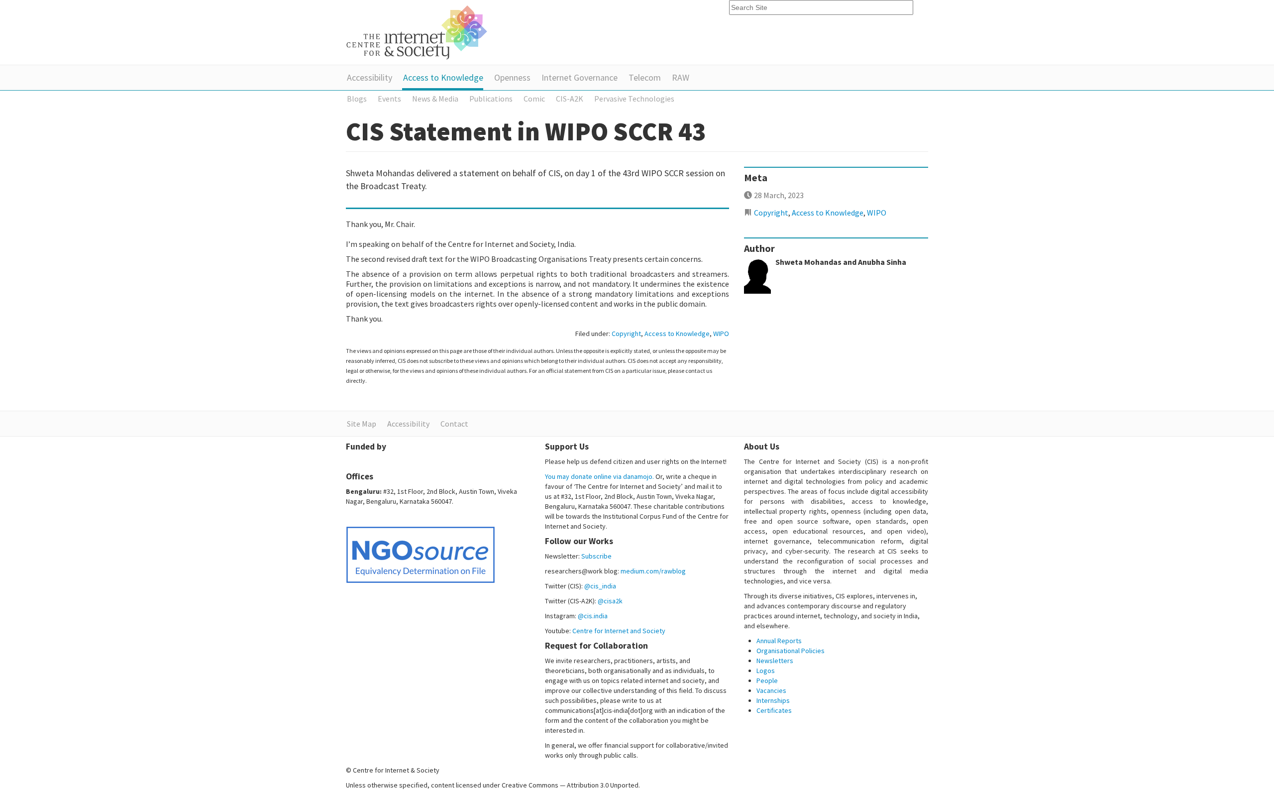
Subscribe (596, 556)
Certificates (774, 710)
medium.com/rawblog (653, 571)
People (767, 680)
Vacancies (771, 690)
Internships (773, 700)
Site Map (361, 424)
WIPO (721, 333)
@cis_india (600, 585)
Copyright (626, 333)
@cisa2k (610, 600)
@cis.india (593, 615)
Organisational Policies (790, 650)
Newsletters (774, 660)
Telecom (645, 77)
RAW (680, 77)
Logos (765, 670)
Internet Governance (579, 77)
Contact (454, 424)
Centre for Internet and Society (618, 630)
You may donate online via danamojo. (599, 476)
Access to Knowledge (443, 77)
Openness (512, 77)
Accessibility (369, 77)
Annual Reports (779, 640)
